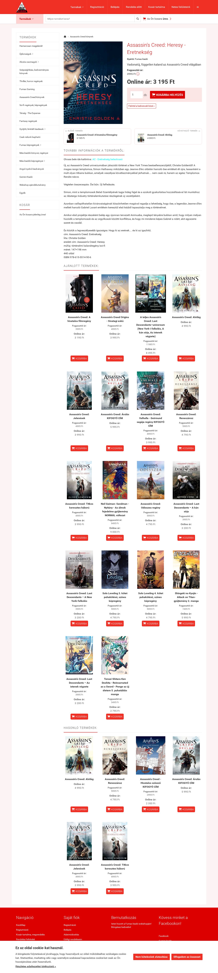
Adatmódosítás (71, 934)
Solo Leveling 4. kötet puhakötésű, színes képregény (150, 597)
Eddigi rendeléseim (73, 939)
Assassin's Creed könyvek (31, 97)
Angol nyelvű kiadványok (31, 169)
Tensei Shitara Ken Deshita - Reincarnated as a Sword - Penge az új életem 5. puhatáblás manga (115, 686)
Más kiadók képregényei (32, 161)
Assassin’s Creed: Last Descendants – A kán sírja (186, 507)
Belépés (115, 6)
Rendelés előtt (134, 6)
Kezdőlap (20, 925)
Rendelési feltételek (25, 939)
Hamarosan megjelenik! (31, 46)
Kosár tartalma (156, 6)
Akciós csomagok (29, 62)
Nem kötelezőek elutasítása (151, 956)
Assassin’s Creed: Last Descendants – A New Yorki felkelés (79, 597)
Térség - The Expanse (29, 113)
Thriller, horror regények (31, 81)
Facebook (164, 936)
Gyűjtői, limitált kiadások (32, 129)
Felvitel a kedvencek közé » (141, 106)
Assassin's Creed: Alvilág (186, 317)
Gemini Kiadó (26, 177)
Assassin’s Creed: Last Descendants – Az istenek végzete (79, 682)
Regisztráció (97, 6)
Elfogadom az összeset (187, 956)
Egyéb (22, 193)
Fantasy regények (28, 121)
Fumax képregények (30, 145)
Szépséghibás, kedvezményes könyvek (34, 71)
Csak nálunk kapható (29, 137)
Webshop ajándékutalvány (32, 185)
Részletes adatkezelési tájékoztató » (35, 966)
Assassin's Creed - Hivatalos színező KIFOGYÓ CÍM (150, 783)
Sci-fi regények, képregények (33, 105)
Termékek (77, 7)
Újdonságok (26, 54)
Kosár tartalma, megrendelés (30, 934)
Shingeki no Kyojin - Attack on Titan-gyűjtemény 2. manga (186, 597)
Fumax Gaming (27, 89)
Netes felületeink (181, 6)
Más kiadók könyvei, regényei (33, 153)
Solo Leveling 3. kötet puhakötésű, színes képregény (114, 597)
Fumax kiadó (141, 59)
